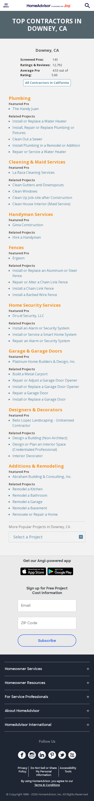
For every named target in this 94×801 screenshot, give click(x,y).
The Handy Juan (25, 108)
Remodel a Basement (29, 508)
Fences (16, 247)
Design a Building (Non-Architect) (39, 438)
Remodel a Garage (27, 501)
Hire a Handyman (26, 237)
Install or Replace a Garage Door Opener (45, 386)
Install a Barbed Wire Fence (34, 294)
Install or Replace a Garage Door (39, 399)
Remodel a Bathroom (29, 495)
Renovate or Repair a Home (35, 514)
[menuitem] (6, 5)
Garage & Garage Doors (35, 351)
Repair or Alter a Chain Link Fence (40, 282)
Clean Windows (24, 191)
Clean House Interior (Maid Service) (41, 204)
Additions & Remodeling (36, 466)
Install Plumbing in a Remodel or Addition (46, 145)
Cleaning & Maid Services (37, 162)
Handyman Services (31, 214)
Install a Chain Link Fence (33, 288)
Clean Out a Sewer (27, 139)
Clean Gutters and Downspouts (38, 185)
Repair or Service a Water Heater (39, 151)
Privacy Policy (22, 769)
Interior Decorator (27, 455)
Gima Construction (27, 224)
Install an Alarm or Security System (40, 328)
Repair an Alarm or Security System (41, 340)
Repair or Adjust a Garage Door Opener (44, 380)
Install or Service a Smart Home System (44, 334)
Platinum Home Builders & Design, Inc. (43, 361)
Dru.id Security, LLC (28, 315)
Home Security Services (35, 305)
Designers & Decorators (35, 410)
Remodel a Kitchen (27, 489)
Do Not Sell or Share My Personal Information (44, 771)
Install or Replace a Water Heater (39, 121)
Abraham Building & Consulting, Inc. (41, 476)
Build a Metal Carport (30, 374)
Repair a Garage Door (30, 393)
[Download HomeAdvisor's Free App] (33, 571)
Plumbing (20, 98)
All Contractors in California (47, 83)
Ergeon (18, 258)
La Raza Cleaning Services (33, 172)
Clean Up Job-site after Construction (42, 197)
